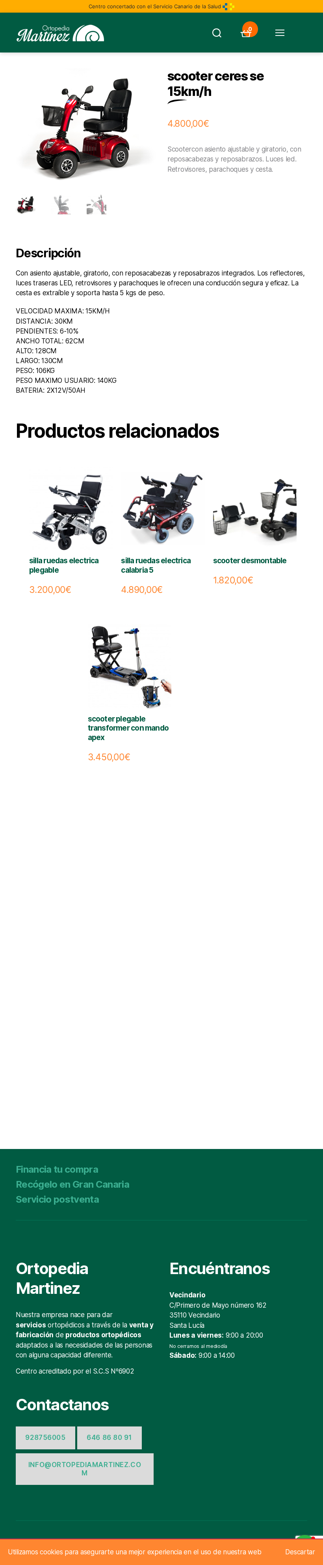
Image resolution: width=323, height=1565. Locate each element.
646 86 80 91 (109, 1437)
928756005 (45, 1437)
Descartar (300, 1552)
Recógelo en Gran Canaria (72, 1184)
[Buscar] (216, 32)
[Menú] (279, 32)
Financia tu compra (57, 1169)
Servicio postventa (57, 1199)
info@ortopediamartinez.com (84, 1469)
